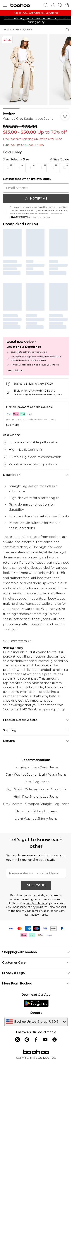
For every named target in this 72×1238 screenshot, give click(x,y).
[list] (34, 15)
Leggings (19, 796)
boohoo (9, 114)
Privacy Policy (26, 234)
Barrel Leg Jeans (34, 811)
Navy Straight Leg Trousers (34, 848)
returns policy (54, 408)
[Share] (64, 33)
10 (52, 174)
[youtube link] (44, 1076)
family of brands (35, 939)
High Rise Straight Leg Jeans (34, 826)
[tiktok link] (53, 1076)
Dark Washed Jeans (19, 804)
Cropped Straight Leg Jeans (34, 840)
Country (35, 1049)
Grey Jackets (34, 833)
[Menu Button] (5, 5)
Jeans (6, 33)
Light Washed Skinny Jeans (34, 855)
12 (7, 185)
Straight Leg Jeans (22, 33)
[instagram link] (16, 1076)
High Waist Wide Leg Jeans (25, 818)
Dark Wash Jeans (43, 796)
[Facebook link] (34, 1076)
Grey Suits (57, 818)
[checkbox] (5, 229)
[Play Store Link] (34, 1039)
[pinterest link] (25, 1076)
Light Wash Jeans (51, 804)
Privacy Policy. (48, 951)
